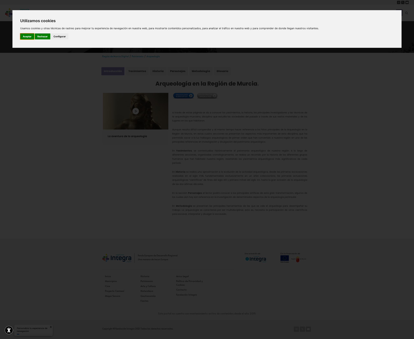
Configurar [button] (60, 36)
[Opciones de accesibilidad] (9, 330)
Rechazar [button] (42, 36)
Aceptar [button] (27, 36)
